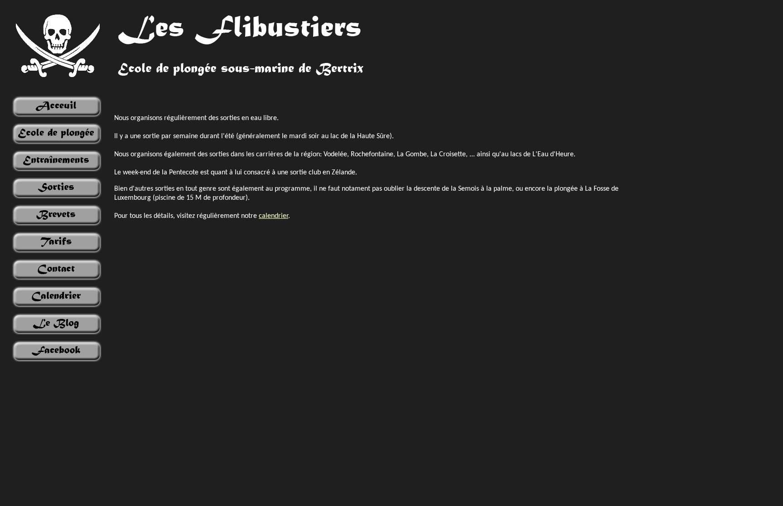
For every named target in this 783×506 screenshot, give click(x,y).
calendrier (273, 216)
